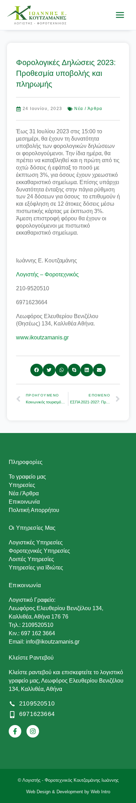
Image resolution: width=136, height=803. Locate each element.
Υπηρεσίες (22, 485)
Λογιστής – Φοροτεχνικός (47, 274)
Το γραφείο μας (27, 477)
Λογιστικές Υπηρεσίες (36, 542)
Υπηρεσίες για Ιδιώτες (36, 567)
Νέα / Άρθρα (88, 108)
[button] (36, 370)
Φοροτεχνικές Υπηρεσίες (39, 551)
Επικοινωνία (24, 502)
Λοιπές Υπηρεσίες (31, 559)
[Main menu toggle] (120, 15)
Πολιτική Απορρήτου (34, 510)
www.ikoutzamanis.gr (42, 337)
